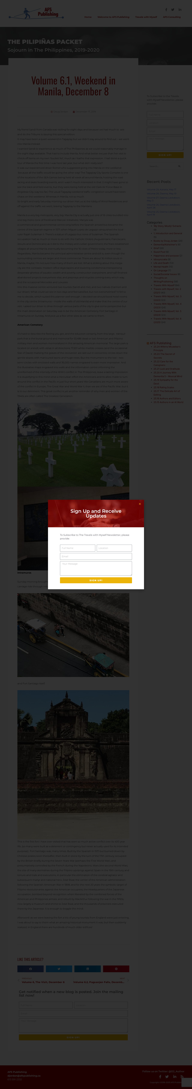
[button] (140, 504)
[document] (96, 544)
